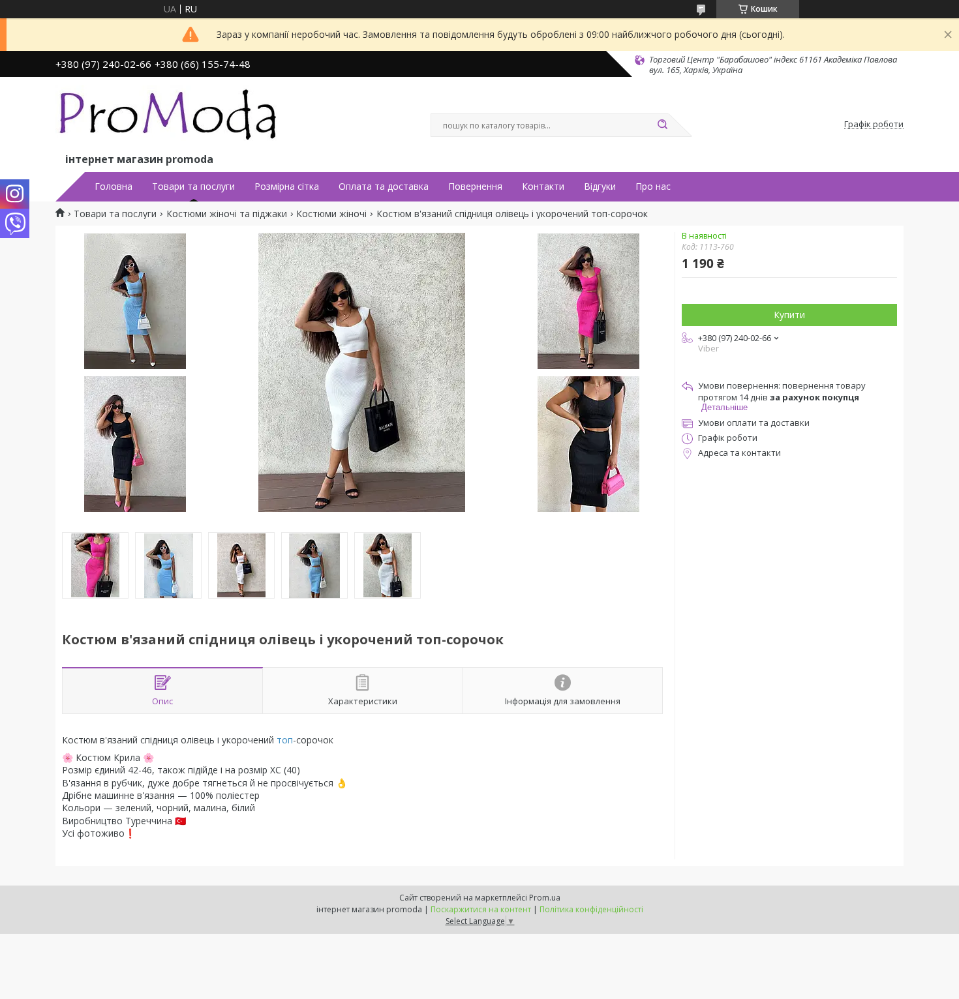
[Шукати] (662, 125)
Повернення (475, 186)
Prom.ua (544, 897)
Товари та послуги (193, 186)
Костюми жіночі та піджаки (226, 214)
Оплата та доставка (384, 186)
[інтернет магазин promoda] (169, 118)
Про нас (653, 186)
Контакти (543, 186)
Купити (789, 314)
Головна (113, 186)
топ (285, 740)
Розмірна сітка (286, 186)
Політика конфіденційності (591, 909)
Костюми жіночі (331, 214)
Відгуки (600, 186)
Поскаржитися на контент (481, 909)
